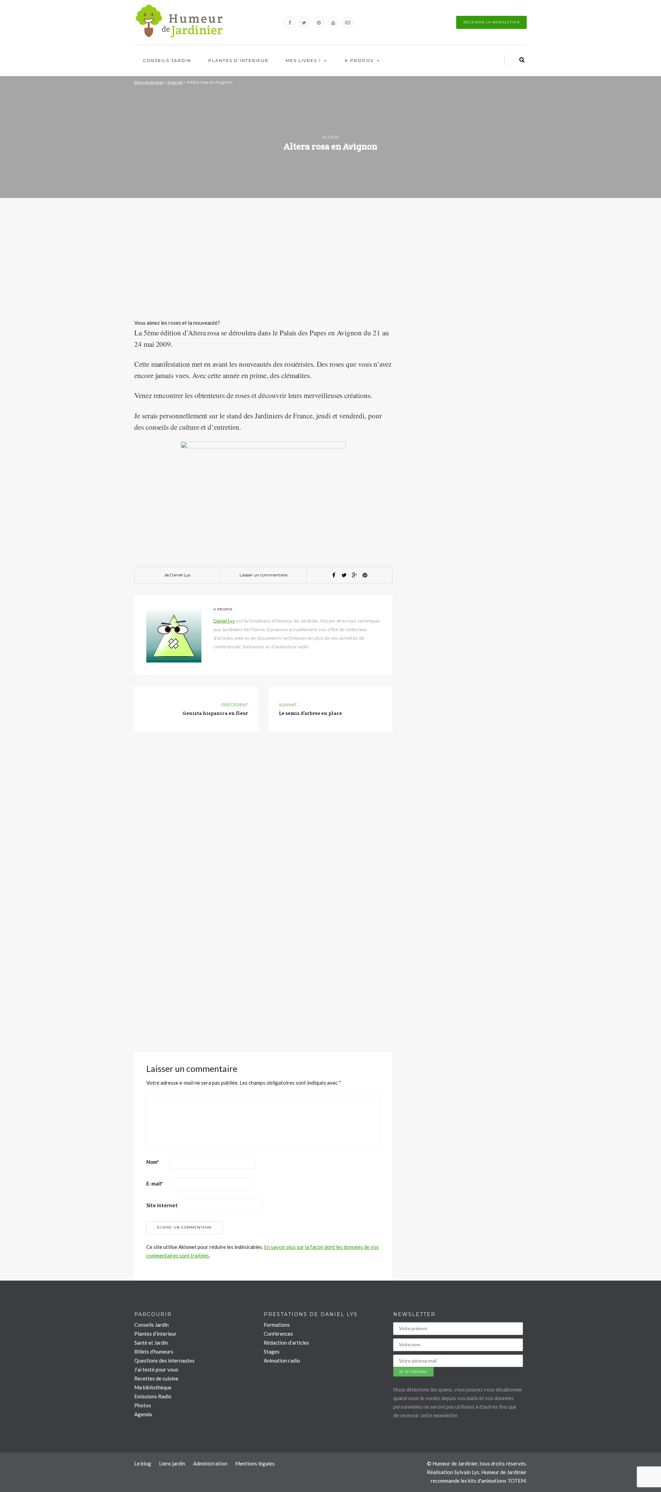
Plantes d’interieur (238, 60)
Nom (152, 1162)
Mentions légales (255, 1463)
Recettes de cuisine (156, 1378)
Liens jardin (172, 1463)
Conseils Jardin (167, 60)
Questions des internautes (164, 1360)
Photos (142, 1405)
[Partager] (334, 575)
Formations (277, 1325)
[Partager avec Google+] (354, 575)
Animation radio (282, 1360)
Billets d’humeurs (153, 1351)
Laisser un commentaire (263, 574)
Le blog (142, 1463)
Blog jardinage (148, 82)
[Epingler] (365, 575)
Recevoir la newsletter (491, 22)
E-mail (154, 1183)
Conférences (278, 1334)
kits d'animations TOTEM (497, 1481)
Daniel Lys (180, 574)
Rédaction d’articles (286, 1342)
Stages (272, 1351)
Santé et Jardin (151, 1342)
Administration (210, 1463)
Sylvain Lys (466, 1472)
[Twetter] (344, 575)
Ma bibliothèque (152, 1387)
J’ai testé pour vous (156, 1369)
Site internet (162, 1205)
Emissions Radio (152, 1396)
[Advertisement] (263, 265)
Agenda (175, 82)
